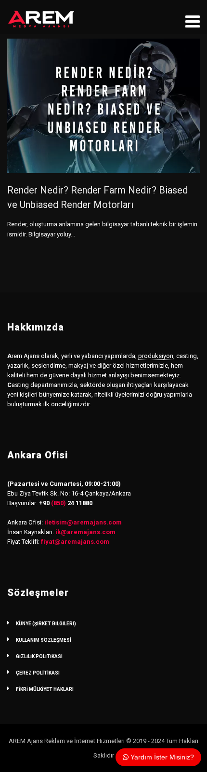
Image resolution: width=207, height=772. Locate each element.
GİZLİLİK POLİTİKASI (39, 656)
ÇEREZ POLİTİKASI (38, 673)
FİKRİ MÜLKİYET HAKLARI (45, 689)
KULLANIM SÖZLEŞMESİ (43, 640)
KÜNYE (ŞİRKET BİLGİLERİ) (46, 623)
